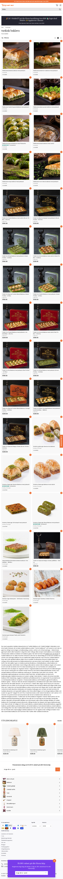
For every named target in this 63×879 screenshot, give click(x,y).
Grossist (3, 855)
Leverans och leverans (7, 834)
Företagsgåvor (5, 847)
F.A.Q (2, 836)
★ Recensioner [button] (61, 441)
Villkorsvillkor (4, 851)
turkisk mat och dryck (51, 654)
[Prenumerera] (57, 769)
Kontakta (3, 853)
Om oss (3, 842)
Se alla (60, 720)
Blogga (3, 844)
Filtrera (6, 38)
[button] (5, 145)
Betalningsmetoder (6, 838)
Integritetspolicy (5, 849)
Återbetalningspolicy (6, 840)
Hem (2, 27)
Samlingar (7, 27)
